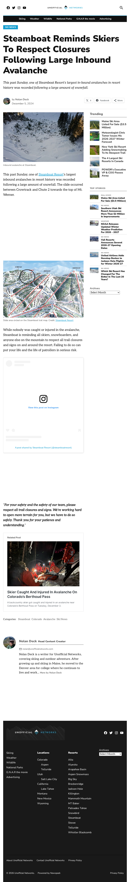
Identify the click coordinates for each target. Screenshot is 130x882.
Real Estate (106, 195)
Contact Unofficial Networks (51, 860)
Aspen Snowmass (78, 774)
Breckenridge (75, 784)
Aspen (45, 764)
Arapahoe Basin (77, 769)
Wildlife (48, 18)
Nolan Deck (22, 99)
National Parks (64, 18)
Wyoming (43, 803)
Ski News (10, 27)
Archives (95, 288)
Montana (42, 793)
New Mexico (44, 798)
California (42, 784)
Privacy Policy (75, 860)
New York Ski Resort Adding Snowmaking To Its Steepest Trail (114, 150)
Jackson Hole (75, 789)
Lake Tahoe (47, 789)
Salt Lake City (49, 779)
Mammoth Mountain (79, 798)
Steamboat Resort (51, 174)
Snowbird (73, 813)
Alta (70, 759)
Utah (40, 774)
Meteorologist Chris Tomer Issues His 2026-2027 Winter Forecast (113, 137)
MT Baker (73, 803)
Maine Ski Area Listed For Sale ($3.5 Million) (114, 124)
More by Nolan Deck (51, 672)
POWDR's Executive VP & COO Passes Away (114, 172)
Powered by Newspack (49, 873)
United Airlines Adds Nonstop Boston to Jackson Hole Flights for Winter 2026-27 (112, 259)
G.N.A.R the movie (85, 18)
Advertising (105, 18)
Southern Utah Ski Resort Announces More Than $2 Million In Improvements (113, 212)
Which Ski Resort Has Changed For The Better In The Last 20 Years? (113, 275)
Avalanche (49, 619)
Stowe (72, 823)
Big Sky (72, 779)
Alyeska (72, 764)
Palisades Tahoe (77, 808)
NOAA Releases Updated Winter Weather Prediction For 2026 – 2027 (112, 228)
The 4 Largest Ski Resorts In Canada (112, 160)
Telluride (46, 769)
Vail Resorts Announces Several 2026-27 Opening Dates (111, 244)
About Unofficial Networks (19, 860)
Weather (34, 18)
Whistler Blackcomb (79, 832)
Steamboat (24, 619)
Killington (73, 793)
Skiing (22, 18)
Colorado (37, 619)
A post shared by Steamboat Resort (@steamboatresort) (43, 447)
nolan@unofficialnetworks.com (38, 648)
